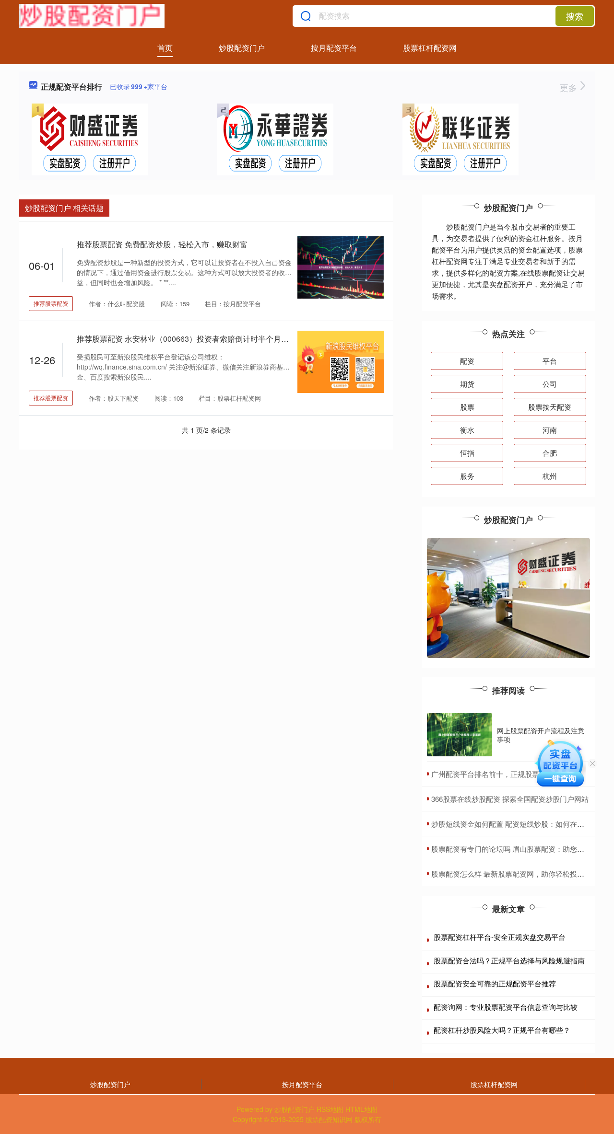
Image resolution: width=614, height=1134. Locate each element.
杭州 (550, 476)
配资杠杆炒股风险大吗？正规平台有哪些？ (502, 1030)
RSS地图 (330, 1109)
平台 (550, 361)
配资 (467, 361)
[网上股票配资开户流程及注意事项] (459, 735)
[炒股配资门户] (92, 16)
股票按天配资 (549, 407)
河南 (550, 430)
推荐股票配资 (51, 303)
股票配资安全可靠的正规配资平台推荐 (495, 983)
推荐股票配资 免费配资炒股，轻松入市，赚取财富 (162, 244)
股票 (467, 407)
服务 (467, 476)
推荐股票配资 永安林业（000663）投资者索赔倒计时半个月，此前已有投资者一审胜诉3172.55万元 (246, 338)
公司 (550, 384)
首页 (165, 47)
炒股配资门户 (242, 47)
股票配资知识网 (329, 1119)
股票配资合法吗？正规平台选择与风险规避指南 (509, 960)
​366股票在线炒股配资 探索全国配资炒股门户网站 (510, 799)
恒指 (467, 453)
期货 (467, 384)
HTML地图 (361, 1109)
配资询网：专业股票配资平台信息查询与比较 (506, 1007)
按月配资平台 (334, 47)
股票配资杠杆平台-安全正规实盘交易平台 (500, 937)
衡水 (467, 430)
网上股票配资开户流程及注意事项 (540, 735)
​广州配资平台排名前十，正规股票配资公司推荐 (506, 774)
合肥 (550, 453)
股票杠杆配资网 (430, 47)
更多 (569, 87)
